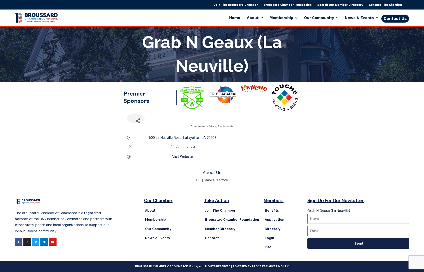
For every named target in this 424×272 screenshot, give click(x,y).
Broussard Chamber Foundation (288, 4)
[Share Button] (136, 118)
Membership (281, 17)
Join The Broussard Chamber (236, 4)
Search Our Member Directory (340, 4)
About (253, 17)
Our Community (319, 17)
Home (234, 17)
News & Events (359, 17)
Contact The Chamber (385, 4)
